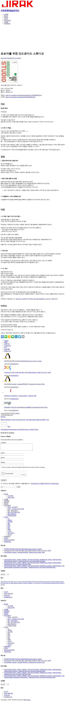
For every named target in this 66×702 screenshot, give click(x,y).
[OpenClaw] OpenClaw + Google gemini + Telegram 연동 (20, 395)
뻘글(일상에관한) (9, 540)
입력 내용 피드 (8, 593)
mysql (51, 581)
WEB (9, 529)
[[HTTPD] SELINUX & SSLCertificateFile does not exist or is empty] (7, 358)
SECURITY (7, 20)
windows (26, 583)
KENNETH (10, 58)
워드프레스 (11, 533)
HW (9, 528)
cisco (15, 581)
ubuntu (12, 583)
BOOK (6, 494)
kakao (33, 581)
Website (3, 462)
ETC (9, 526)
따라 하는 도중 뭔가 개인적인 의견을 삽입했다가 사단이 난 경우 (35, 299)
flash (24, 581)
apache (4, 581)
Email (2, 457)
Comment (3, 442)
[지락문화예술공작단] (18, 6)
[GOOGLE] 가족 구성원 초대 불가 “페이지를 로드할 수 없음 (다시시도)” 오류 (27, 372)
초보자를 (7, 349)
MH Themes (27, 700)
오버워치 (53, 583)
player (62, 581)
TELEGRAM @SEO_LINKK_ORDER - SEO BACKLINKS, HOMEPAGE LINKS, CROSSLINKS (32, 562)
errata (19, 581)
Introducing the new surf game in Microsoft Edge (31, 561)
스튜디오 (7, 344)
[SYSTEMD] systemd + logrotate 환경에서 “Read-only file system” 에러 (24, 384)
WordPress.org (8, 597)
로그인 (6, 592)
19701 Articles (15, 413)
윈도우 (10, 534)
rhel (1, 583)
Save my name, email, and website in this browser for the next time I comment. (23, 467)
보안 (42, 583)
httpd (26, 581)
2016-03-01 (4, 58)
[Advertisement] (33, 38)
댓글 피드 (7, 595)
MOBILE (6, 501)
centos (12, 581)
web (22, 583)
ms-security (47, 581)
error (22, 581)
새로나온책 (11, 497)
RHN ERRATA (12, 514)
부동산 (6, 538)
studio (5, 342)
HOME (6, 14)
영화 (49, 583)
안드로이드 (7, 345)
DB (9, 523)
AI (8, 518)
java (31, 581)
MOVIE (6, 502)
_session (36, 583)
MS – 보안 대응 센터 (14, 512)
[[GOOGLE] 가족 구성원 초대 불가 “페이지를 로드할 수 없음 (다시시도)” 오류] (7, 369)
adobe (2, 581)
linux (38, 581)
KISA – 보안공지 (13, 507)
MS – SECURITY (13, 510)
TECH (6, 19)
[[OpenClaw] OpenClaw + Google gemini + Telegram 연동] (7, 392)
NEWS (6, 17)
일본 (56, 583)
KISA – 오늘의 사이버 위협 (16, 509)
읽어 (58, 583)
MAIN (6, 16)
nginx (54, 581)
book (10, 581)
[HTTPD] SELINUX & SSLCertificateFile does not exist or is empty (23, 361)
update (20, 583)
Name (2, 453)
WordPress (30, 583)
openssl (57, 581)
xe (33, 583)
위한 (5, 347)
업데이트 (46, 583)
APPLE (10, 520)
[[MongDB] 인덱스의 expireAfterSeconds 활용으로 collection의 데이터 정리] (7, 404)
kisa (36, 581)
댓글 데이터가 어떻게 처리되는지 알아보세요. (45, 483)
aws (7, 581)
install (29, 581)
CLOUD (10, 521)
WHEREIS (7, 23)
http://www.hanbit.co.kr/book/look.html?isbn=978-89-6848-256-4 (24, 95)
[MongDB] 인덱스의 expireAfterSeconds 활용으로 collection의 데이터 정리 (26, 407)
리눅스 (10, 531)
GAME (6, 22)
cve (17, 581)
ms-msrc (43, 581)
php (60, 581)
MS (40, 581)
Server (7, 583)
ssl (9, 583)
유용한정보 (7, 541)
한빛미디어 (7, 351)
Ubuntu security (12, 515)
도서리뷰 (17, 58)
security (4, 583)
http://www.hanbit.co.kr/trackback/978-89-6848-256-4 (20, 97)
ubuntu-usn (16, 583)
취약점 (61, 583)
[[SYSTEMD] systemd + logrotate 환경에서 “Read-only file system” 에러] (7, 381)
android (6, 340)
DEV (9, 525)
